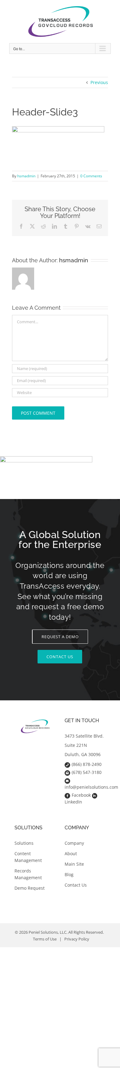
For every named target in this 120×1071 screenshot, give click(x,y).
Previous (99, 82)
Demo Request (29, 888)
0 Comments (91, 176)
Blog (69, 874)
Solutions (24, 843)
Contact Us (76, 885)
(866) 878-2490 (87, 764)
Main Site (74, 864)
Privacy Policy (76, 939)
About (71, 853)
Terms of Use (45, 939)
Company (74, 843)
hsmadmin (26, 176)
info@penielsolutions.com (91, 787)
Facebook (81, 795)
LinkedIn (73, 802)
